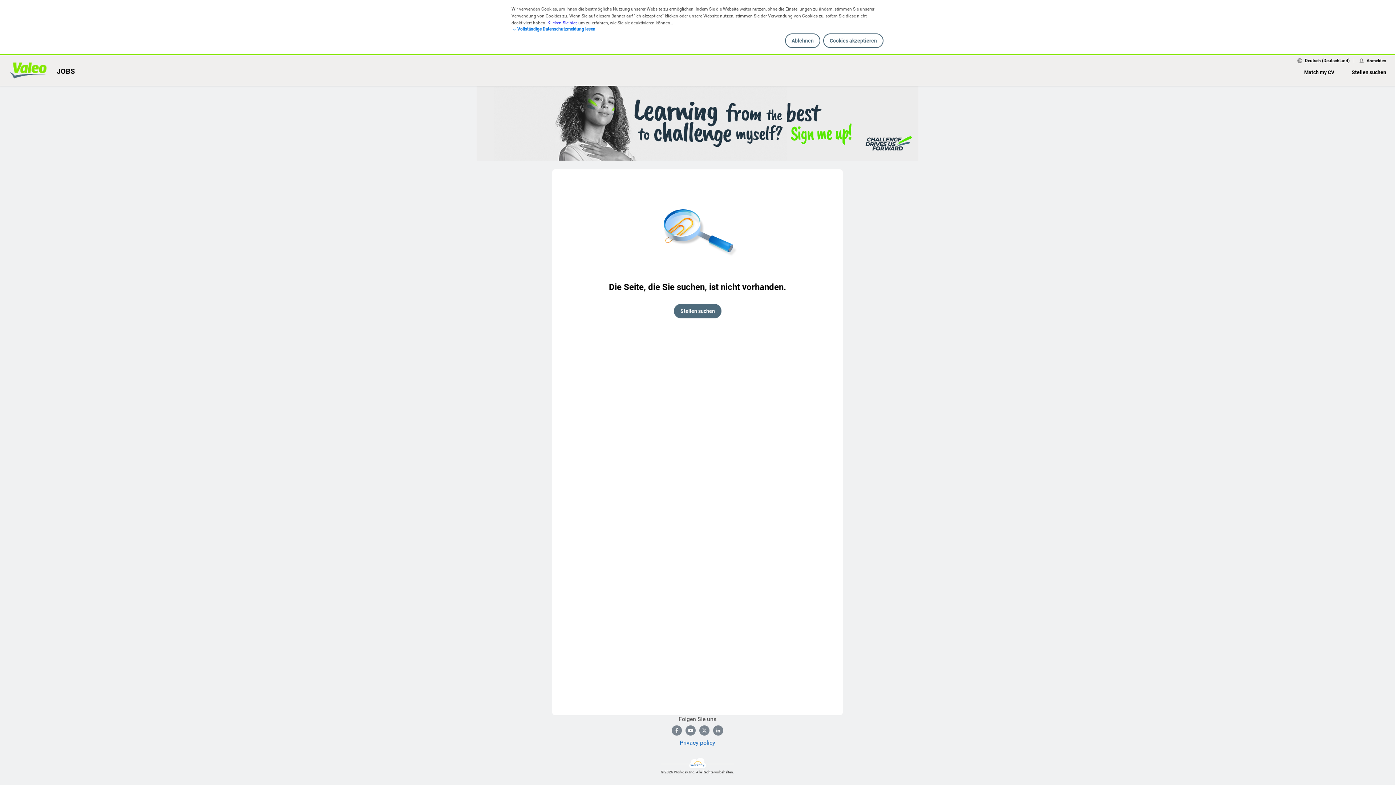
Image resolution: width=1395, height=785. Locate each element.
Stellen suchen (1369, 72)
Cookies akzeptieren (853, 41)
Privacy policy (697, 742)
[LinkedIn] (718, 730)
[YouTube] (691, 730)
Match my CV (1319, 72)
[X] (704, 730)
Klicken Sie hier (562, 22)
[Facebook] (677, 730)
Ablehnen (803, 41)
